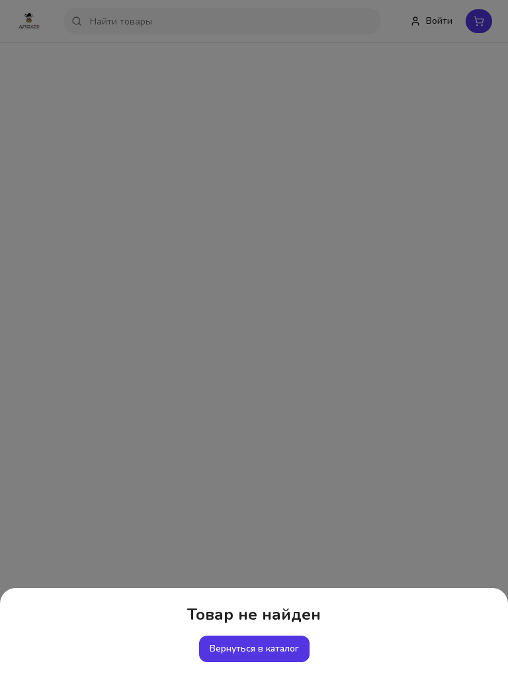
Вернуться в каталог (254, 648)
